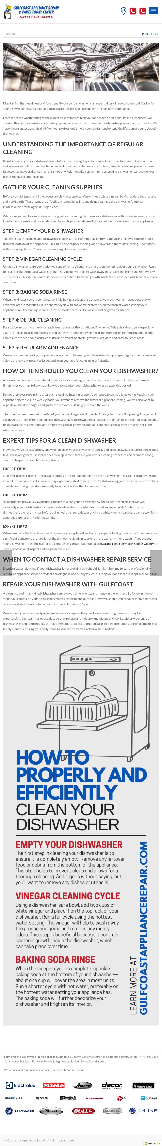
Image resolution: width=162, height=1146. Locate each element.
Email (154, 34)
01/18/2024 (11, 34)
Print (145, 34)
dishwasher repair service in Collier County (125, 543)
